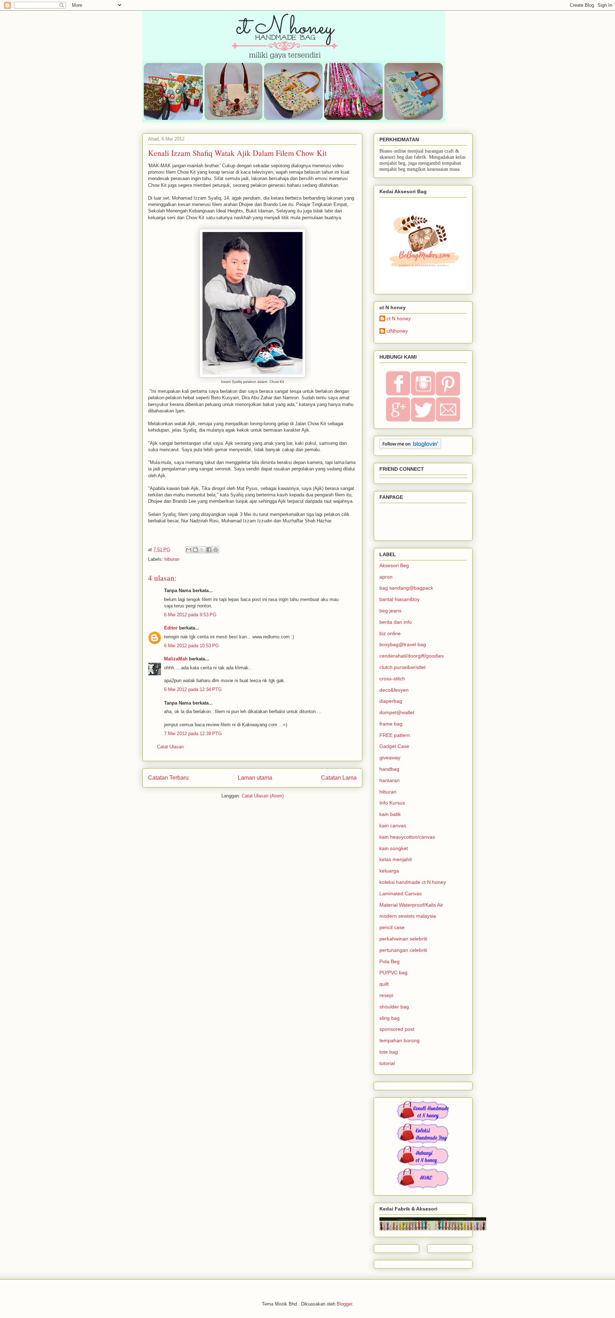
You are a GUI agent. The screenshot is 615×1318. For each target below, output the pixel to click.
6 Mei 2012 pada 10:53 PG (191, 645)
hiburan (171, 559)
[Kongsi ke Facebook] (208, 549)
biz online (390, 633)
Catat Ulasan (170, 746)
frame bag (391, 724)
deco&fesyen (394, 690)
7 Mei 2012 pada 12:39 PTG (193, 733)
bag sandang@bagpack (406, 588)
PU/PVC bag (393, 972)
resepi (386, 995)
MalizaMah (176, 658)
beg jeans (390, 610)
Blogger (344, 1304)
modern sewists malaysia (407, 916)
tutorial (387, 1063)
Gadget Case (394, 746)
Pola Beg (389, 961)
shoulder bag (394, 1006)
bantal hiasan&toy (399, 599)
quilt (384, 984)
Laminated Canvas (400, 893)
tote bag (388, 1052)
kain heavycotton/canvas (407, 837)
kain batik (390, 814)
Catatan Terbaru (168, 778)
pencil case (392, 927)
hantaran (389, 780)
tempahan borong (399, 1040)
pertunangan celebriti (403, 950)
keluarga (389, 871)
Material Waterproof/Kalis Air (411, 905)
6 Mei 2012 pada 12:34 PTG (193, 689)
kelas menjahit (395, 859)
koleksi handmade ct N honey (412, 882)
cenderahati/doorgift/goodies (411, 656)
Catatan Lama (339, 778)
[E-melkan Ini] (188, 549)
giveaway (389, 757)
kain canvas (392, 825)
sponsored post (396, 1029)
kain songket (393, 848)
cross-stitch (392, 678)
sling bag (389, 1018)
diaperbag (390, 701)
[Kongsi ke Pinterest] (215, 549)
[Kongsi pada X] (202, 549)
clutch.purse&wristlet (402, 667)
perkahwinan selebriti (403, 939)
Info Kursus (392, 803)
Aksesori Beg (394, 565)
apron (386, 577)
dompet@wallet (396, 712)
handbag (389, 769)
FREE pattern (394, 735)
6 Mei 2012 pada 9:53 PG (190, 614)
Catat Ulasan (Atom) (263, 795)
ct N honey (399, 318)
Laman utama (255, 778)
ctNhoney (397, 331)
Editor (171, 628)
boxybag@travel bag (402, 644)
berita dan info (395, 622)
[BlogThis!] (195, 549)
